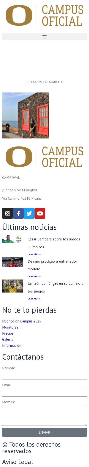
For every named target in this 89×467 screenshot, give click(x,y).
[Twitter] (29, 213)
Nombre (8, 368)
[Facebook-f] (18, 213)
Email (6, 385)
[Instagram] (7, 213)
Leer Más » (34, 254)
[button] (44, 36)
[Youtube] (40, 213)
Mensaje (8, 402)
